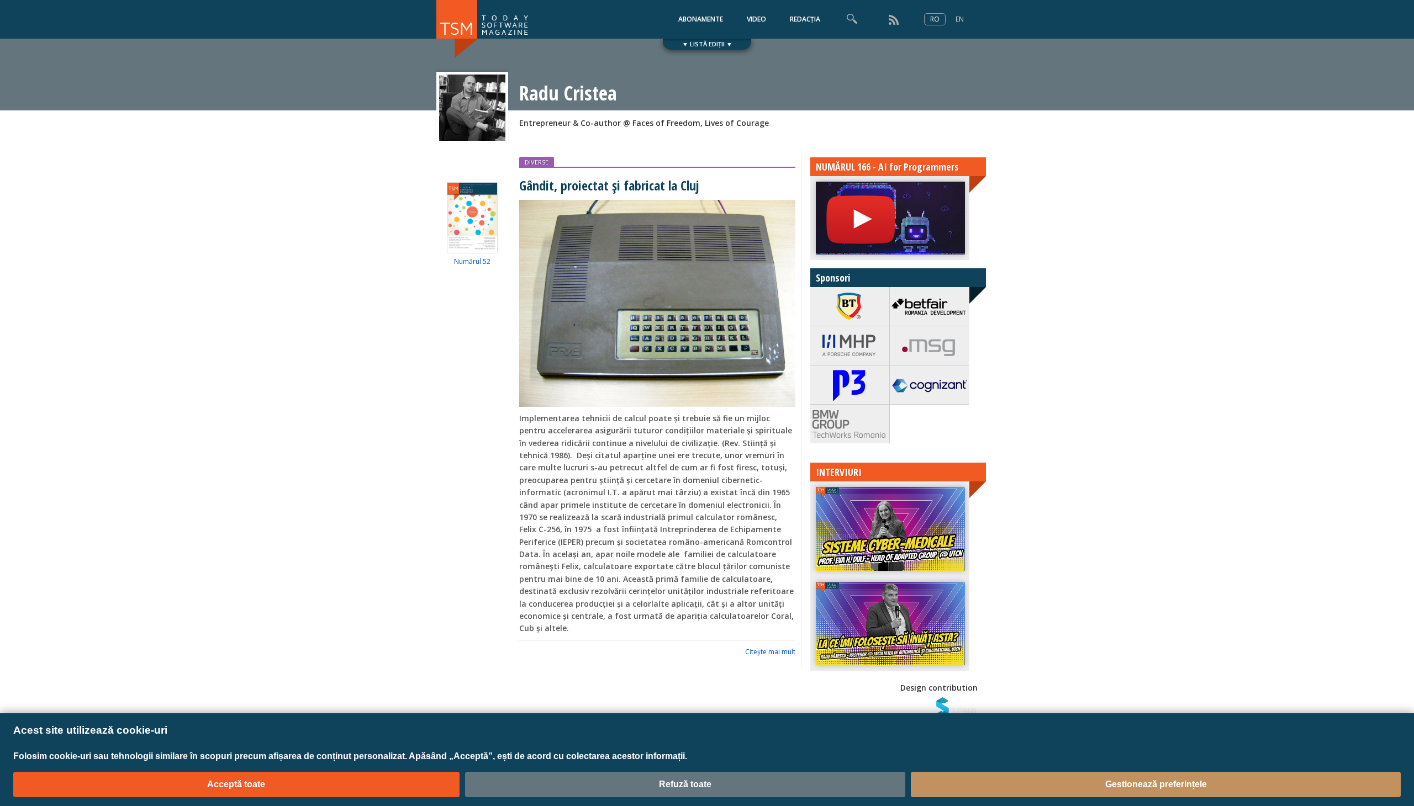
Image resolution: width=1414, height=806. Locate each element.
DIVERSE (536, 162)
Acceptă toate (236, 784)
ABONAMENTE (700, 19)
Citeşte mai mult (770, 651)
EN (960, 19)
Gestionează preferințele (1156, 784)
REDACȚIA (805, 19)
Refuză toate (685, 784)
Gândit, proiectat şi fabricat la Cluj (609, 185)
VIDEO (756, 19)
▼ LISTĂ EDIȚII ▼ (707, 44)
